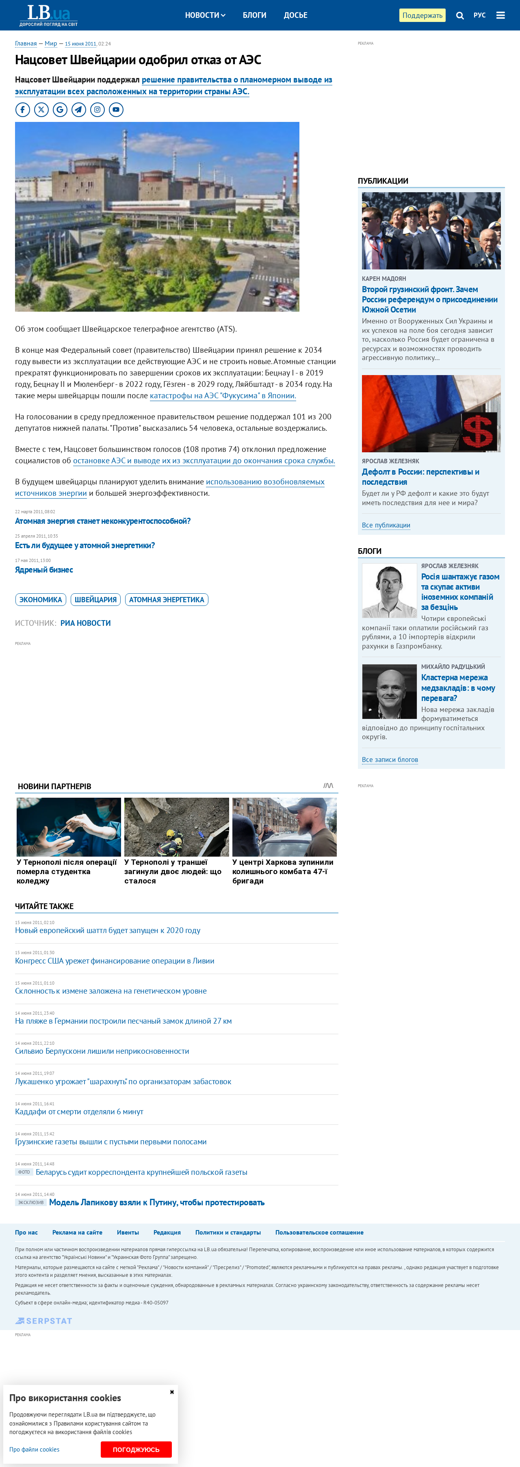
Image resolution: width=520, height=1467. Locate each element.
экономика (41, 599)
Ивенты (128, 1232)
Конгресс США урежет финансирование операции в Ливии (114, 960)
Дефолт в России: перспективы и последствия (420, 476)
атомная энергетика (166, 599)
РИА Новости (86, 623)
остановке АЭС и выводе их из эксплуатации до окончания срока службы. (204, 460)
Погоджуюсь (136, 1449)
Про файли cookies (34, 1449)
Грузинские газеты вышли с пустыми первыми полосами (111, 1141)
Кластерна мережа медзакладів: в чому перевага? (458, 687)
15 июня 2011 (80, 43)
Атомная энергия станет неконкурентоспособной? (103, 520)
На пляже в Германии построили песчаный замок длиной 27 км (123, 1021)
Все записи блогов (390, 759)
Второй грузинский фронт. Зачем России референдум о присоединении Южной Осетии (429, 299)
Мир (51, 43)
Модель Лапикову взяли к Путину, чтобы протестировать (141, 1202)
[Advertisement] (176, 705)
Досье (296, 15)
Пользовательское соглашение (319, 1232)
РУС (480, 15)
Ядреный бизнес (44, 569)
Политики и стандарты (228, 1232)
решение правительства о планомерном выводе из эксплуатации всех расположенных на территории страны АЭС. (173, 85)
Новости (202, 15)
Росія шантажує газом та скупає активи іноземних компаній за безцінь (460, 592)
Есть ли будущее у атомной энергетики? (85, 545)
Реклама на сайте (77, 1232)
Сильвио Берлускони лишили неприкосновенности (102, 1051)
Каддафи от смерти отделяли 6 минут (79, 1111)
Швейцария (96, 599)
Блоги (254, 15)
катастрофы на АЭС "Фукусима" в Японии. (223, 395)
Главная (26, 43)
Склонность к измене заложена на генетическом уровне (111, 990)
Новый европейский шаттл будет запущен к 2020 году (107, 930)
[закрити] (172, 1392)
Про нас (26, 1232)
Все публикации (386, 525)
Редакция (167, 1232)
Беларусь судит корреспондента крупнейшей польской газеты (132, 1172)
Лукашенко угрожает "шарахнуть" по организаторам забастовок (123, 1081)
